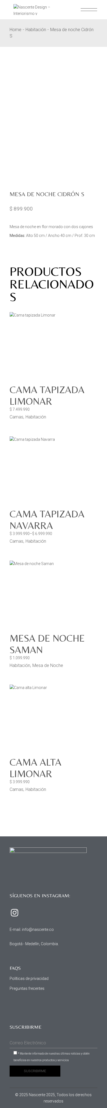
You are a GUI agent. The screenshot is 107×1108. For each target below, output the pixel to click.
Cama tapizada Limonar (47, 395)
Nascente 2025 (42, 1095)
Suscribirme (35, 1071)
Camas (16, 417)
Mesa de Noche (47, 665)
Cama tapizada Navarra (47, 519)
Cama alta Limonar (35, 767)
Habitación (36, 417)
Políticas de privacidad (29, 978)
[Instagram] (14, 913)
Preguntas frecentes (27, 988)
